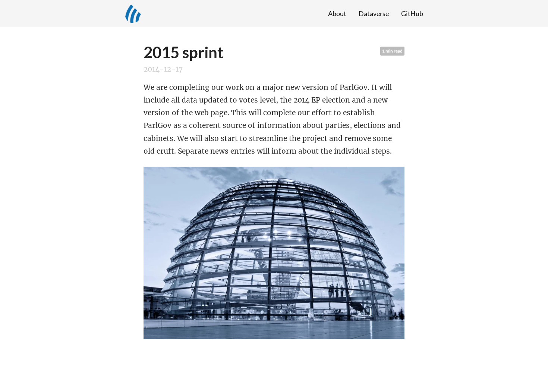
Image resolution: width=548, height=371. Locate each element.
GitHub (412, 13)
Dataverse (374, 13)
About (337, 13)
